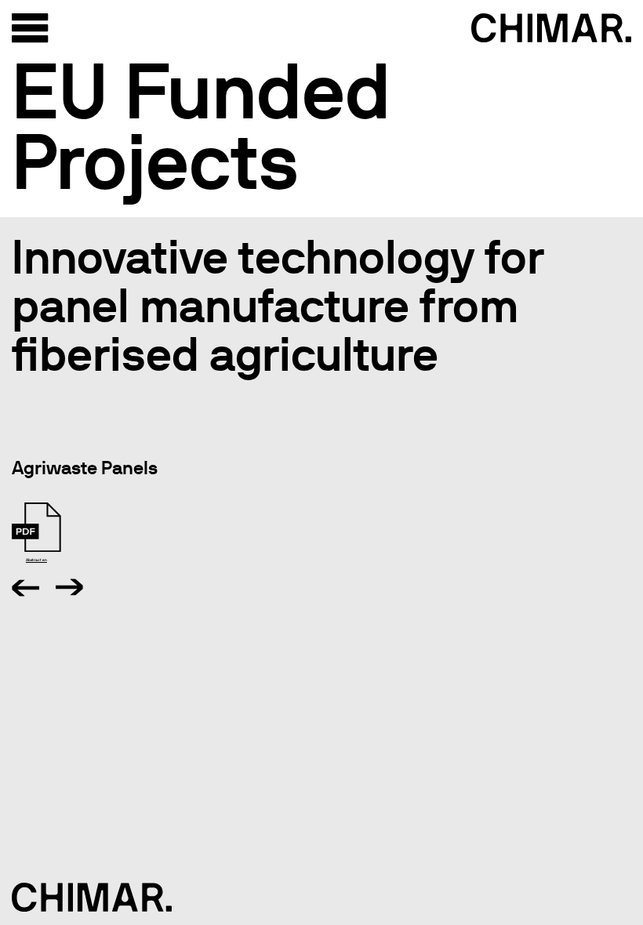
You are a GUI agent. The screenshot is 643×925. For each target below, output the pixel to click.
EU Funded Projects (201, 126)
